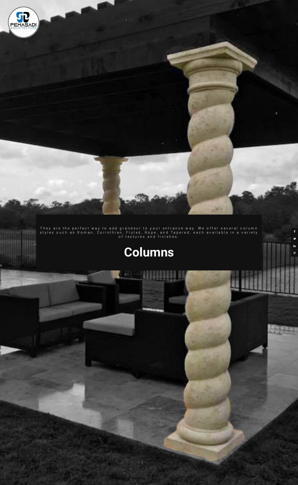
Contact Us (263, 22)
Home (145, 22)
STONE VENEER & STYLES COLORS (188, 22)
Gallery (234, 22)
